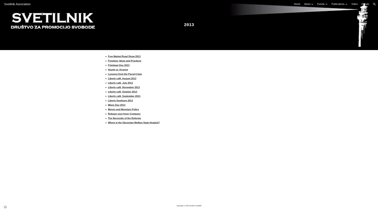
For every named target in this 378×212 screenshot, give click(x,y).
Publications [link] (337, 4)
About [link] (307, 4)
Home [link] (297, 4)
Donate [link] (365, 4)
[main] (189, 25)
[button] (374, 4)
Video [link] (354, 4)
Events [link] (321, 4)
